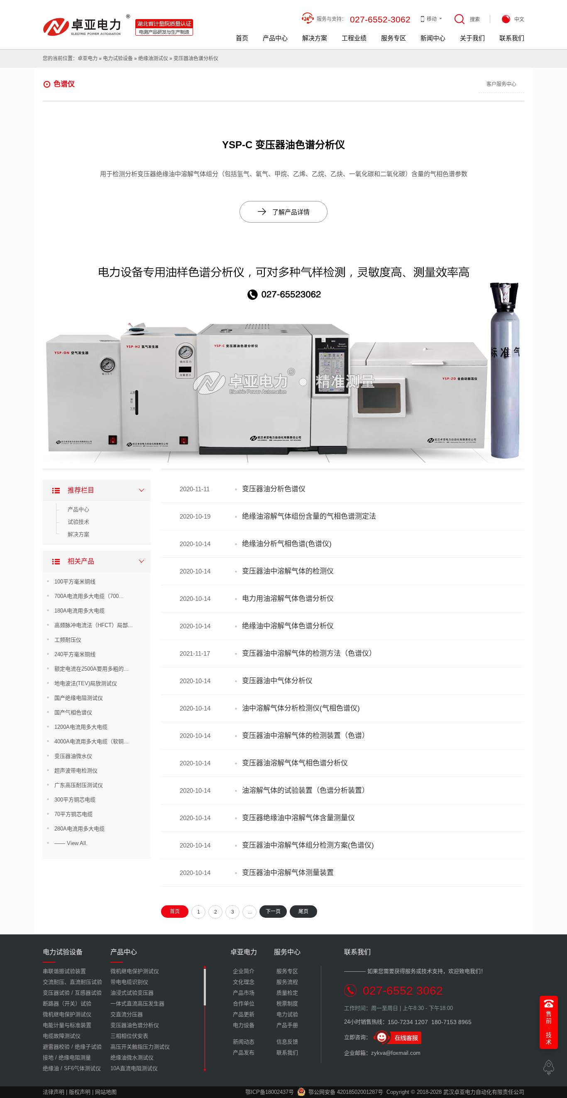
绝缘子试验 (88, 1047)
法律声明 (53, 1092)
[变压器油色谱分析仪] (283, 251)
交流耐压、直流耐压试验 (72, 982)
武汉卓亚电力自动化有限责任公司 (483, 1092)
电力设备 (243, 1025)
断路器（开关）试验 (67, 1003)
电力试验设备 (118, 58)
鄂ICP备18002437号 (269, 1092)
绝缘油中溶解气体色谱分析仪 (288, 626)
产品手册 (287, 1025)
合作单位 (243, 1003)
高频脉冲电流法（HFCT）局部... (93, 625)
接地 (48, 1057)
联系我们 (511, 38)
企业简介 (243, 971)
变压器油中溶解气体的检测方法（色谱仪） (309, 653)
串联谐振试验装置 (64, 971)
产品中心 (275, 38)
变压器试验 (56, 993)
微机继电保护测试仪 (67, 1014)
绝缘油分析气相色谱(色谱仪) (287, 544)
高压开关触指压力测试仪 (140, 1047)
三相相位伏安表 (129, 1036)
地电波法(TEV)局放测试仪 (85, 683)
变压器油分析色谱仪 (273, 489)
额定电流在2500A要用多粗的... (91, 669)
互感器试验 (88, 993)
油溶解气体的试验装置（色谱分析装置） (305, 790)
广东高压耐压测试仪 (78, 785)
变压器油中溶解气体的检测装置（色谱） (305, 736)
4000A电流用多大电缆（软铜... (91, 741)
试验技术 (78, 522)
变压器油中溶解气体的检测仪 (288, 571)
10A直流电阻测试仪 (134, 1068)
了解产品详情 (284, 211)
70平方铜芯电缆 (73, 814)
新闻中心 (432, 38)
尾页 (303, 911)
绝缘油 (51, 1068)
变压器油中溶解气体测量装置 (288, 873)
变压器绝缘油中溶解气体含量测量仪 (298, 818)
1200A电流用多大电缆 (81, 727)
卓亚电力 (88, 58)
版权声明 (79, 1092)
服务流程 (287, 982)
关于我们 (472, 38)
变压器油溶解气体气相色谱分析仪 (295, 763)
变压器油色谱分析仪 (196, 58)
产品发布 (243, 1052)
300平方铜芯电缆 (74, 800)
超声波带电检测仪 (76, 770)
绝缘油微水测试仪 (132, 1057)
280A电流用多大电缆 (79, 829)
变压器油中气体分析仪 (277, 681)
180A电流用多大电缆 (79, 611)
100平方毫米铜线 (74, 581)
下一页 (273, 911)
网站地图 (106, 1092)
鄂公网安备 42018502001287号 (345, 1092)
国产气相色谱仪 (73, 712)
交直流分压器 (126, 1014)
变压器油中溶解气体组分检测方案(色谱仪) (308, 845)
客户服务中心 (501, 84)
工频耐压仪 (67, 640)
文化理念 (243, 982)
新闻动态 (243, 1042)
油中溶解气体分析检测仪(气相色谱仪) (301, 708)
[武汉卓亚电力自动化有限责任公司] (118, 17)
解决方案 (314, 38)
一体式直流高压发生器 (137, 1003)
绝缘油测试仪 (153, 58)
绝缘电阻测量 (75, 1057)
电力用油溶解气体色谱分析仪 (288, 599)
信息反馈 (287, 1042)
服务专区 (393, 38)
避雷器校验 (56, 1047)
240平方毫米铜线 (74, 654)
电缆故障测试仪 (62, 1036)
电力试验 (287, 1014)
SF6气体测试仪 (82, 1068)
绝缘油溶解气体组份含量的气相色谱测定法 (309, 516)
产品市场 (243, 993)
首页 (242, 38)
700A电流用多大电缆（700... (89, 596)
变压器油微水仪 (73, 756)
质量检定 (287, 993)
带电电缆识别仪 (129, 982)
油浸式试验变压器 (132, 993)
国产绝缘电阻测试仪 (78, 698)
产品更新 (243, 1014)
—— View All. (71, 843)
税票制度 (287, 1003)
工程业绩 (354, 38)
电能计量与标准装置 (67, 1025)
